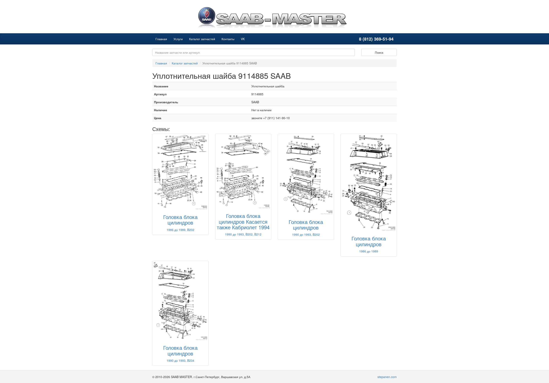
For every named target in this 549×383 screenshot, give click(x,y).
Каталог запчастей (202, 39)
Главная (161, 39)
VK (243, 39)
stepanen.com (387, 377)
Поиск (379, 52)
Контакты (228, 39)
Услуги (178, 39)
